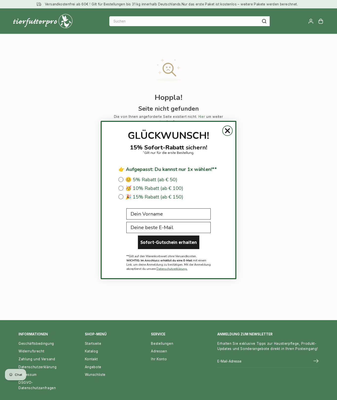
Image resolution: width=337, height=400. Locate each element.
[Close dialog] (227, 131)
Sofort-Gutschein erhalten (168, 242)
